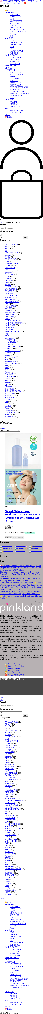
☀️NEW (8, 10)
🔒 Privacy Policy (12, 671)
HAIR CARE (15, 59)
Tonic (7, 408)
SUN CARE (14, 23)
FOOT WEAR (15, 85)
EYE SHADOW (16, 44)
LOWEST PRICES (12, 346)
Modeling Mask (11, 361)
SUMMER (9, 395)
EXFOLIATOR (16, 17)
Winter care (9, 417)
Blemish (8, 255)
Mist (6, 359)
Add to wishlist (18, 537)
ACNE (7, 246)
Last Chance (9, 338)
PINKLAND (10, 376)
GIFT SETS (9, 100)
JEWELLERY (15, 89)
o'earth (9, 526)
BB (6, 251)
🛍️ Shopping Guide (12, 668)
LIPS (11, 49)
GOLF (7, 319)
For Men (13, 34)
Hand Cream (9, 329)
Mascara (8, 353)
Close (2, 698)
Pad (6, 366)
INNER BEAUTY (17, 30)
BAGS (12, 76)
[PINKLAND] (4, 6)
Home (2, 222)
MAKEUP (9, 38)
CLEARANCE (15, 113)
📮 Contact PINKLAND (14, 675)
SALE (7, 108)
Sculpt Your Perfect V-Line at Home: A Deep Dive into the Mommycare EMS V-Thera (21, 569)
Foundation (9, 310)
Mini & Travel (10, 357)
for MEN (8, 308)
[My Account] (21, 169)
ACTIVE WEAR (16, 74)
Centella (8, 266)
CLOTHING (15, 79)
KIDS (12, 36)
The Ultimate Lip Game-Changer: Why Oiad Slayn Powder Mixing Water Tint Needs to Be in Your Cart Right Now (20, 574)
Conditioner (9, 274)
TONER (13, 25)
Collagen (8, 272)
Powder (8, 378)
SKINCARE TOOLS (18, 32)
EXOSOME (9, 291)
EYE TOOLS (15, 53)
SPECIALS (14, 102)
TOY (12, 98)
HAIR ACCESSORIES (19, 87)
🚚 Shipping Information (14, 666)
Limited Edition (15, 106)
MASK (12, 19)
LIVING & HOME (17, 91)
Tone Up (8, 404)
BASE (12, 40)
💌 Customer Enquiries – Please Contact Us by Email (20, 566)
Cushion (8, 278)
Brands (7, 115)
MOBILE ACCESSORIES (20, 93)
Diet (6, 283)
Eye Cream (9, 293)
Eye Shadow (9, 297)
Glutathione (9, 317)
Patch (7, 368)
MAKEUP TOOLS (17, 51)
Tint (6, 402)
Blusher (8, 257)
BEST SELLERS (11, 253)
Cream (7, 276)
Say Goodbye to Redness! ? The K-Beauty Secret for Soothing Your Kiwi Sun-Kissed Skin (20, 579)
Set (6, 385)
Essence (8, 285)
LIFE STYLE (10, 70)
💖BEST (8, 117)
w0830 (7, 414)
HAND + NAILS (16, 57)
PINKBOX (14, 104)
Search (3, 224)
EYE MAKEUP (16, 42)
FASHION (14, 81)
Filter (25, 237)
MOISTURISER (16, 21)
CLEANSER (15, 15)
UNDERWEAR (16, 96)
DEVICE (8, 68)
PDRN (7, 370)
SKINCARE (10, 13)
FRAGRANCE (16, 83)
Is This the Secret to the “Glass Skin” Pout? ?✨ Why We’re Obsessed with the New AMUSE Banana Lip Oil (21, 584)
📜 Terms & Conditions (14, 673)
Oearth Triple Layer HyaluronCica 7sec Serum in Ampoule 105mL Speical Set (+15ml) (22, 516)
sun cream (8, 400)
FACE (12, 47)
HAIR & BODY (11, 55)
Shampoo (8, 387)
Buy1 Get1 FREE (16, 110)
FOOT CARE (15, 64)
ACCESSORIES (16, 72)
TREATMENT (15, 27)
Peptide (7, 372)
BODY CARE (15, 62)
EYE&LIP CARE (12, 302)
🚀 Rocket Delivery (12, 664)
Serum (7, 383)
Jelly (6, 334)
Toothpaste (9, 410)
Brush (7, 261)
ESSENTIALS (10, 287)
